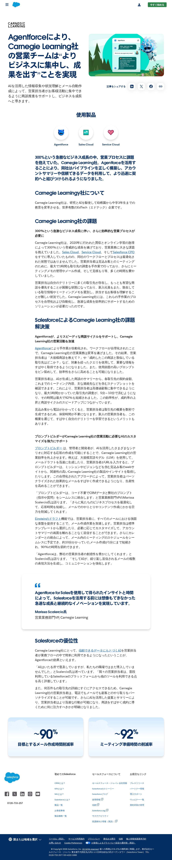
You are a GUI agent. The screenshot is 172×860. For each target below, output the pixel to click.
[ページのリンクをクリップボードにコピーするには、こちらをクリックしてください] (160, 86)
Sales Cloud (86, 144)
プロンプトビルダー (48, 448)
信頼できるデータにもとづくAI (100, 650)
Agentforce (61, 144)
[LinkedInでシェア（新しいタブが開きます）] (131, 86)
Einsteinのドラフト (48, 519)
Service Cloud (111, 144)
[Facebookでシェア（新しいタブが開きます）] (150, 86)
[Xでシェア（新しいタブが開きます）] (141, 86)
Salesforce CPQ (124, 252)
